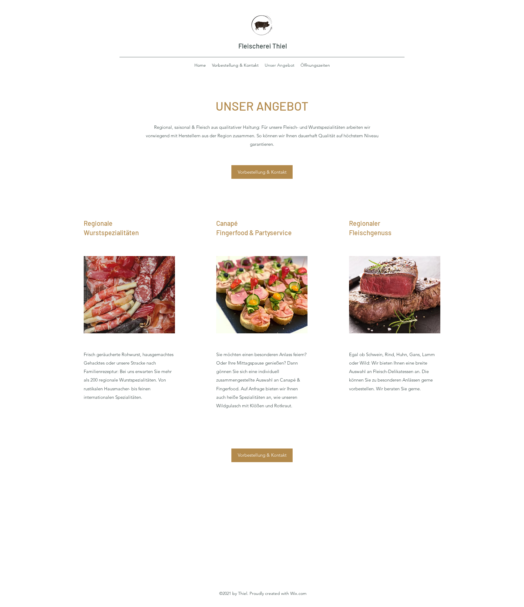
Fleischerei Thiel (262, 46)
